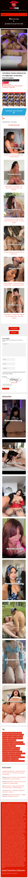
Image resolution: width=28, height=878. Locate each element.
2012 (15, 736)
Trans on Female (6, 759)
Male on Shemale (7, 749)
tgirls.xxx (14, 757)
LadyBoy (12, 745)
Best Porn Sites (15, 19)
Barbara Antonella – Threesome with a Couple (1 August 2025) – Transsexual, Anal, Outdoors (14, 284)
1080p (5, 85)
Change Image (14, 382)
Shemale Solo (6, 755)
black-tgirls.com (12, 740)
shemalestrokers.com (16, 755)
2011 (10, 736)
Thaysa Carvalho (18, 85)
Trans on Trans (6, 760)
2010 (5, 736)
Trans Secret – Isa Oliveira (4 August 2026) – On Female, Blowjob (14, 155)
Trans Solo (21, 760)
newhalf (19, 751)
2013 (20, 736)
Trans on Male (14, 759)
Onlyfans (5, 753)
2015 (10, 738)
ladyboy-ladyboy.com (7, 747)
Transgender (5, 87)
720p (19, 732)
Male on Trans (10, 85)
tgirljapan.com (6, 757)
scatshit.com (4, 873)
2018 (5, 740)
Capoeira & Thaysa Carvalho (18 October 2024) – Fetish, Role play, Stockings (14, 75)
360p (9, 732)
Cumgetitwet (5, 771)
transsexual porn (7, 84)
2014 (5, 738)
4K (4, 732)
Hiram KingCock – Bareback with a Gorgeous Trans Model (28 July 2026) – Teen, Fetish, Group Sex (14, 316)
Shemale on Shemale (20, 753)
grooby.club (6, 745)
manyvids (5, 751)
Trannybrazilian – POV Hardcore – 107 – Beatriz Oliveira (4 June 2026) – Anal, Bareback (14, 187)
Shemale (12, 753)
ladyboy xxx (16, 747)
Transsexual (14, 760)
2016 (15, 738)
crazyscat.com (15, 873)
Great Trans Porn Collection (13, 870)
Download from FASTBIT (14, 111)
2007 (11, 734)
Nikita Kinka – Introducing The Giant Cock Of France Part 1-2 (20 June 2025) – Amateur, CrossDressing (13, 773)
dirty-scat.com (9, 873)
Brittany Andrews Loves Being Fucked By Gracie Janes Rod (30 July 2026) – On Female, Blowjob (14, 220)
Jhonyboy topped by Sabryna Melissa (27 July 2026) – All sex (14, 252)
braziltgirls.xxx (19, 742)
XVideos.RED (12, 87)
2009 (21, 734)
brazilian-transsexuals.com (9, 742)
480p (14, 732)
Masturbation (12, 751)
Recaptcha (4, 376)
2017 (20, 738)
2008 (16, 734)
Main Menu (4, 14)
